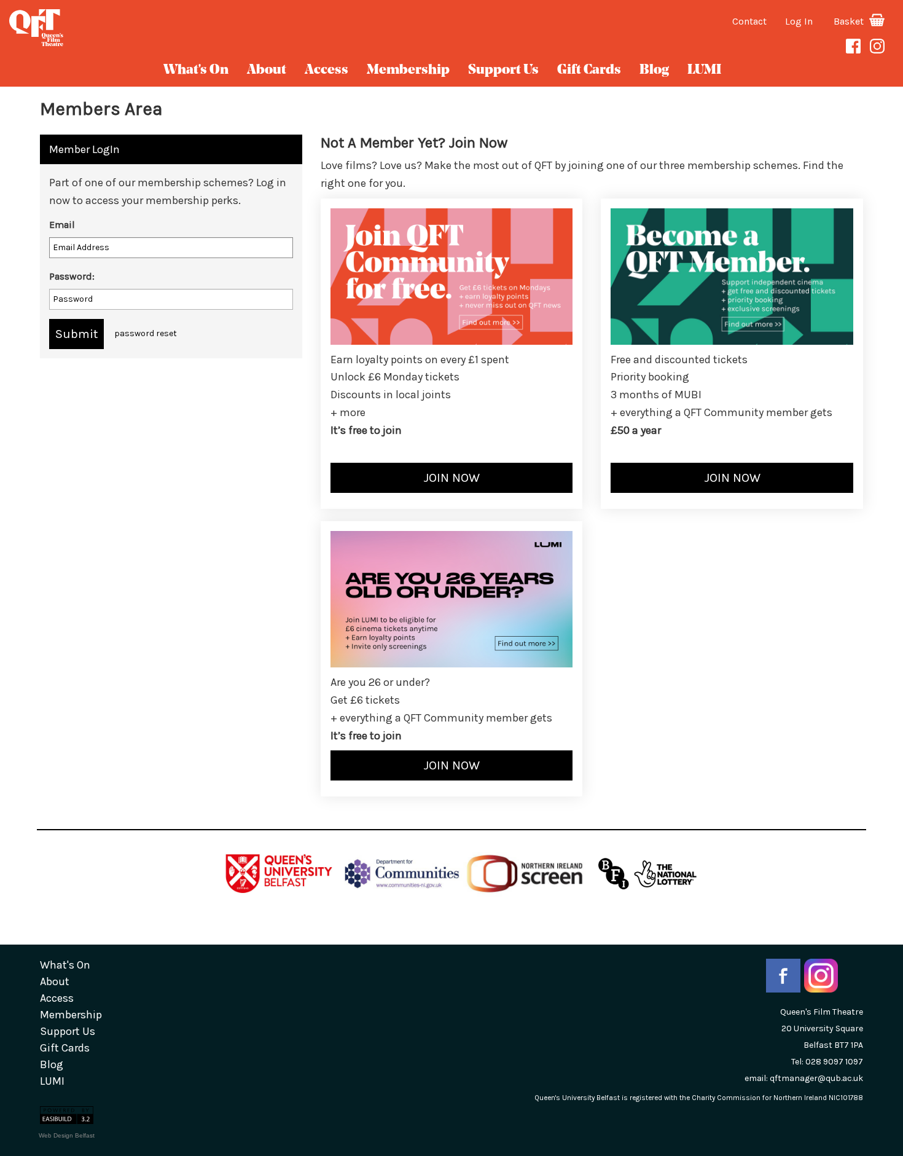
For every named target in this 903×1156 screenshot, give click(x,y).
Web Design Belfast (67, 1135)
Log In (799, 21)
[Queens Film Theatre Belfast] (150, 27)
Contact (749, 21)
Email (62, 224)
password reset (145, 333)
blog (654, 70)
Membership (408, 70)
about (266, 70)
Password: (72, 276)
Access (326, 70)
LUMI (704, 70)
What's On (196, 70)
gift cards (589, 70)
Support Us (503, 70)
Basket (850, 21)
